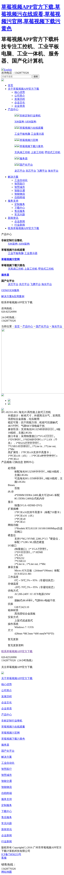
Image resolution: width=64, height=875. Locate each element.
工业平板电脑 (22, 133)
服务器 (5, 744)
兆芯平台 (31, 170)
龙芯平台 (19, 170)
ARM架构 (30, 121)
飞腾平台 (42, 170)
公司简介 (19, 95)
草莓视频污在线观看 (13, 726)
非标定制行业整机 (11, 720)
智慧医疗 (19, 183)
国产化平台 (42, 326)
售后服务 (19, 211)
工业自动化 (21, 180)
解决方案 (13, 176)
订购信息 (17, 462)
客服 (4, 857)
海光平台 (53, 170)
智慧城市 (19, 187)
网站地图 (6, 871)
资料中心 (29, 462)
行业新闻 (19, 224)
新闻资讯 (13, 218)
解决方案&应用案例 (12, 296)
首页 (10, 85)
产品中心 (13, 109)
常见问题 (19, 214)
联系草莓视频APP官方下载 (23, 228)
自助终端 (19, 197)
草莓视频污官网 (10, 732)
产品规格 (6, 462)
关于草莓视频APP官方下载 (23, 88)
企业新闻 (19, 221)
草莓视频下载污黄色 (13, 738)
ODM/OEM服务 (10, 290)
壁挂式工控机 (52, 152)
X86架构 (19, 121)
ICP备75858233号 (11, 854)
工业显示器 (37, 133)
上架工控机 (37, 152)
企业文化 (19, 102)
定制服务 (19, 204)
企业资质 (19, 106)
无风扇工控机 (22, 152)
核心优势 (19, 92)
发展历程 (19, 99)
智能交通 (19, 190)
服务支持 (13, 200)
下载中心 (19, 207)
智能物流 (19, 194)
